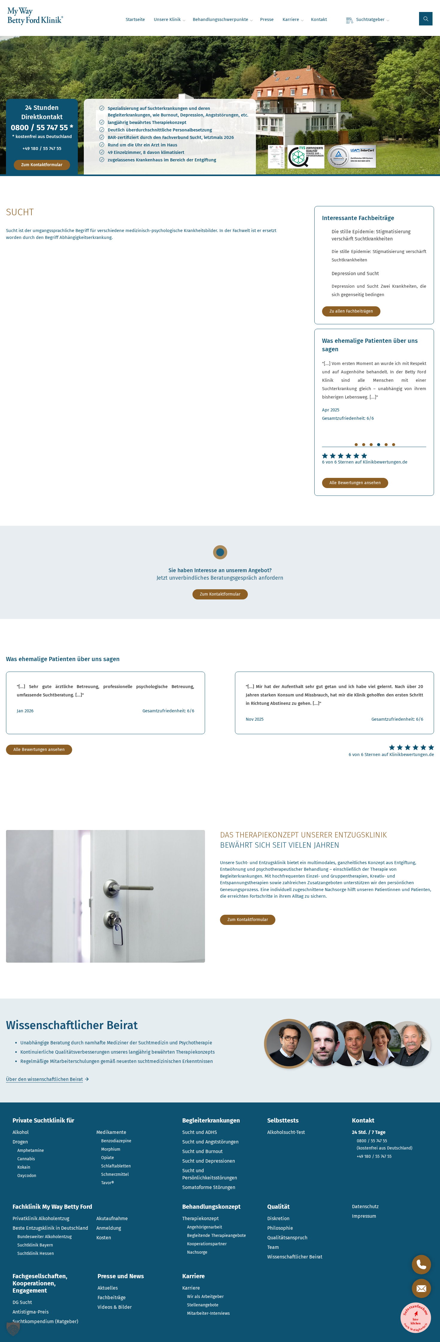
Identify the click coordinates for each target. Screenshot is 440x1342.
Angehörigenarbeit (204, 1227)
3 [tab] (371, 444)
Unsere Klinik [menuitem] (167, 19)
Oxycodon (26, 1175)
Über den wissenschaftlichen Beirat (44, 1079)
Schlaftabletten (116, 1166)
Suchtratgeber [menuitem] (370, 19)
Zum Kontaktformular (42, 164)
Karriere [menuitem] (291, 19)
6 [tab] (393, 444)
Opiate (107, 1157)
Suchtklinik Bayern (35, 1245)
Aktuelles (108, 1288)
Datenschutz (365, 1206)
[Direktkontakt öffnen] (421, 1264)
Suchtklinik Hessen (35, 1253)
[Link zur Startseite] (35, 16)
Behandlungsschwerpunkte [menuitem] (220, 19)
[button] (426, 18)
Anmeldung (108, 1228)
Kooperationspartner (207, 1243)
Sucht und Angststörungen (210, 1142)
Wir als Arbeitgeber (205, 1296)
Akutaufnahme (112, 1218)
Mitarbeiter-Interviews (208, 1313)
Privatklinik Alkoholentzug (41, 1218)
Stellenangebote (203, 1305)
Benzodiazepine (116, 1140)
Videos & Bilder (115, 1307)
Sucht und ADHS (199, 1132)
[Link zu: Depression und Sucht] (379, 284)
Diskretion (278, 1218)
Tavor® (107, 1182)
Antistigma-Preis (30, 1312)
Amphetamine (30, 1150)
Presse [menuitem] (267, 19)
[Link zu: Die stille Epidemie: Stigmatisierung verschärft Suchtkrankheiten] (379, 246)
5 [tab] (386, 444)
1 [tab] (356, 444)
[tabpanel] (374, 390)
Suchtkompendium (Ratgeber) (45, 1321)
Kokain (23, 1167)
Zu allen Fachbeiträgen (351, 311)
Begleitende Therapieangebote (216, 1235)
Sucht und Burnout (202, 1151)
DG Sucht (22, 1302)
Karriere (191, 1288)
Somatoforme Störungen (208, 1187)
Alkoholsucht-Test (286, 1132)
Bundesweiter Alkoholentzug (44, 1236)
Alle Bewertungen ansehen (355, 482)
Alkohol (21, 1132)
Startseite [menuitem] (135, 19)
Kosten (103, 1237)
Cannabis (26, 1158)
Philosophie (280, 1228)
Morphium (110, 1149)
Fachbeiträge (112, 1297)
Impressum (364, 1216)
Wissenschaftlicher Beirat (294, 1257)
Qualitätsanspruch (287, 1237)
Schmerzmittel (115, 1174)
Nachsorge (197, 1252)
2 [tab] (363, 444)
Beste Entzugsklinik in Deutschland (50, 1228)
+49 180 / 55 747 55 (41, 148)
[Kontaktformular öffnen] (421, 1288)
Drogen (20, 1142)
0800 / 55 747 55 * (42, 128)
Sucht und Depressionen (208, 1161)
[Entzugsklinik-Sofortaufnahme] (415, 1317)
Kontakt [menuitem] (319, 19)
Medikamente (111, 1132)
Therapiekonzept (200, 1218)
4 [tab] (378, 444)
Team (273, 1247)
